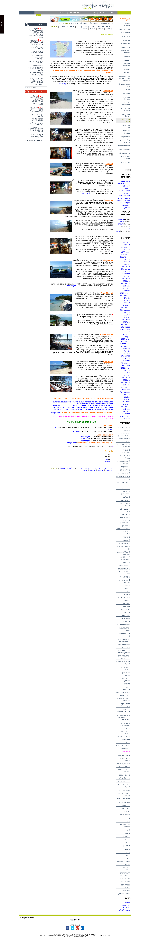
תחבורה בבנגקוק (124, 894)
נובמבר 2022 (125, 254)
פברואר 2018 (125, 308)
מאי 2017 (127, 317)
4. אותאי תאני (125, 500)
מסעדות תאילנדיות (123, 799)
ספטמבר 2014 (125, 346)
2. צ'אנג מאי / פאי (124, 473)
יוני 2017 (127, 315)
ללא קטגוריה (125, 749)
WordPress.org (124, 910)
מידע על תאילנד (124, 153)
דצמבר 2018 (125, 288)
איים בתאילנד (125, 47)
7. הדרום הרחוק (124, 566)
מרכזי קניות (126, 805)
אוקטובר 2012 (125, 390)
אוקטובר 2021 (125, 257)
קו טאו (128, 830)
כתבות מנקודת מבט (123, 745)
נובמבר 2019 (125, 274)
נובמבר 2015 (125, 327)
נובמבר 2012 (125, 387)
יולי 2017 (127, 312)
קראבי (128, 90)
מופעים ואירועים (124, 775)
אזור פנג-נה (126, 93)
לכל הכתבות (31, 88)
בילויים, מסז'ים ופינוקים (125, 141)
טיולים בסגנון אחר (123, 737)
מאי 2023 (127, 250)
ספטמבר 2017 (125, 310)
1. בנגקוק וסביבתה (123, 427)
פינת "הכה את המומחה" (125, 158)
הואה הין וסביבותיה (126, 65)
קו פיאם (127, 849)
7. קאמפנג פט (125, 577)
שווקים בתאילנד (124, 878)
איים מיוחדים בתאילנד (125, 52)
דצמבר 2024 (125, 242)
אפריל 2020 (126, 267)
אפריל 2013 (126, 378)
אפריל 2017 (126, 320)
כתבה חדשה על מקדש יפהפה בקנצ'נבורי (37, 57)
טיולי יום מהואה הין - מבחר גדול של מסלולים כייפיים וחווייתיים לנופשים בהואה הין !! (36, 81)
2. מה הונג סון (125, 470)
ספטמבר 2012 (125, 392)
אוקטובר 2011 (125, 416)
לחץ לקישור (55, 413)
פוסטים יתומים (125, 815)
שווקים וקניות (125, 136)
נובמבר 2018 (125, 291)
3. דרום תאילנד (125, 479)
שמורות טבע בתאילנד (125, 109)
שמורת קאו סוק (124, 890)
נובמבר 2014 (125, 341)
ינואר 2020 (126, 271)
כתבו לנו (121, 219)
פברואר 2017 (125, 324)
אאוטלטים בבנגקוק (123, 200)
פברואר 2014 (125, 356)
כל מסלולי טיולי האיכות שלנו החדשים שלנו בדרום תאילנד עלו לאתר (35, 68)
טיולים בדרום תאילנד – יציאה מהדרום (124, 731)
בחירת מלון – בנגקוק (125, 126)
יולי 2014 (127, 351)
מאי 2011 (127, 419)
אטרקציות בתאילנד (126, 25)
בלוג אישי (127, 684)
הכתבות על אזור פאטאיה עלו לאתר (37, 52)
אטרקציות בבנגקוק (123, 625)
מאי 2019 (127, 276)
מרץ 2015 (126, 337)
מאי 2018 (127, 303)
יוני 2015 (127, 332)
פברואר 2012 (125, 407)
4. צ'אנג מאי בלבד (124, 514)
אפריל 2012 (126, 402)
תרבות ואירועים (124, 149)
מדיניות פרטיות (124, 162)
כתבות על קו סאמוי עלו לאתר (36, 47)
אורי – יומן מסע (124, 618)
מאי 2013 (127, 375)
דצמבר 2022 (125, 252)
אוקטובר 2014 (125, 344)
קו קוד (128, 855)
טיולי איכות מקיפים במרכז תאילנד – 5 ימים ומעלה (123, 717)
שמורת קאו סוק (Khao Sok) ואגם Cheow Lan (124, 78)
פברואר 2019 (125, 283)
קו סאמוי (127, 843)
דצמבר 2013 (125, 361)
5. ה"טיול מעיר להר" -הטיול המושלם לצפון (125, 520)
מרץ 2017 (126, 322)
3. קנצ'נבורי (126, 497)
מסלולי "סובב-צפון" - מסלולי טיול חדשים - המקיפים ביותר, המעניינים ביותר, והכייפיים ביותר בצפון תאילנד (36, 33)
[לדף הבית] (75, 11)
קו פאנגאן (126, 846)
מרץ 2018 (126, 305)
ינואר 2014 (126, 358)
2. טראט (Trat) (125, 467)
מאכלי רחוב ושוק (124, 755)
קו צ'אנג (127, 852)
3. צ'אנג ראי (126, 488)
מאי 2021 (127, 262)
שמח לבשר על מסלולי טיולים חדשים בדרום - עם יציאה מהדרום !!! (36, 42)
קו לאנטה (126, 836)
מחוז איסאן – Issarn (125, 115)
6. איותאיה (126, 540)
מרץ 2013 (126, 380)
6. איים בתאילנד (124, 543)
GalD (22, 918)
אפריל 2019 (126, 279)
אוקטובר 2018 (125, 293)
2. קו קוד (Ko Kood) (123, 476)
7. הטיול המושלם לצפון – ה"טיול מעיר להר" (123, 571)
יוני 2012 (127, 397)
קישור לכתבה (61, 83)
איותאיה (127, 73)
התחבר (127, 903)
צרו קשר (62, 12)
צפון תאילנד (126, 40)
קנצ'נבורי (127, 60)
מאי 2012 (127, 399)
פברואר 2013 (125, 382)
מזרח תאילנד (125, 44)
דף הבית (111, 12)
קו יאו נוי (127, 833)
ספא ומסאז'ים (125, 808)
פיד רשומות (126, 905)
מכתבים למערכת (76, 12)
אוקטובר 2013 (125, 365)
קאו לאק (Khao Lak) (124, 85)
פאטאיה (127, 69)
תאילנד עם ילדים (126, 121)
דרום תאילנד (125, 36)
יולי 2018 (127, 298)
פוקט (128, 818)
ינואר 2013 (126, 385)
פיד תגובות (126, 908)
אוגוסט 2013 (125, 368)
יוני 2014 (127, 353)
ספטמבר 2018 (125, 295)
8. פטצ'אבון (126, 594)
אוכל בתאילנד (125, 615)
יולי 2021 (127, 259)
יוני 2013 (127, 373)
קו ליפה (127, 839)
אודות (101, 12)
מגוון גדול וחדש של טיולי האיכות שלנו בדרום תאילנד (36, 74)
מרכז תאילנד (125, 33)
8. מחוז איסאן (125, 591)
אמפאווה (127, 56)
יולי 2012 (127, 394)
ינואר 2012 (126, 409)
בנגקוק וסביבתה (124, 29)
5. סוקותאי (126, 537)
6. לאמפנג (126, 562)
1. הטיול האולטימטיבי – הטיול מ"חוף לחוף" (123, 433)
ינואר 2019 (126, 286)
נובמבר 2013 (125, 363)
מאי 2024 (127, 245)
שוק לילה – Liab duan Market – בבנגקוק (124, 205)
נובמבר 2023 (125, 247)
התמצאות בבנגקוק (126, 132)
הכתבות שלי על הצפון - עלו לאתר (35, 62)
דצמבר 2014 (125, 339)
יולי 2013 (127, 370)
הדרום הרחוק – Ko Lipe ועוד (124, 98)
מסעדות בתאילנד (124, 146)
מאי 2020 (127, 264)
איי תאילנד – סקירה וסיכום (125, 104)
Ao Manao (126, 603)
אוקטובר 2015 (125, 329)
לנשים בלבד (126, 752)
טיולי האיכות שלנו (125, 19)
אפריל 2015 (126, 334)
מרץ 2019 (126, 281)
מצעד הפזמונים (124, 802)
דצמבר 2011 (125, 411)
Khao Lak (126, 606)
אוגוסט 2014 (125, 349)
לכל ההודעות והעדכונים (34, 141)
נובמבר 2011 (125, 414)
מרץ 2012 (126, 404)
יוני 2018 (127, 300)
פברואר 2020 (125, 269)
